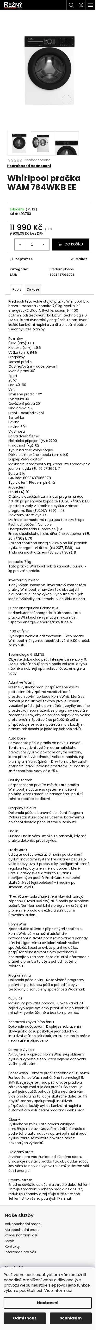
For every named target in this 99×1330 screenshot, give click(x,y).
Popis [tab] (16, 289)
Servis (9, 1241)
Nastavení (48, 1303)
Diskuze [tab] (33, 289)
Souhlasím (71, 1318)
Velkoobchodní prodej (23, 1224)
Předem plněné (62, 269)
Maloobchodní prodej (22, 1229)
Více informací (58, 1290)
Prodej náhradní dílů (21, 1235)
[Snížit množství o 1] (20, 244)
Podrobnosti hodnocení (29, 166)
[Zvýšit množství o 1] (43, 244)
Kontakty (12, 1246)
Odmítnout (24, 1318)
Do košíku (74, 244)
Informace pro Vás (20, 1252)
